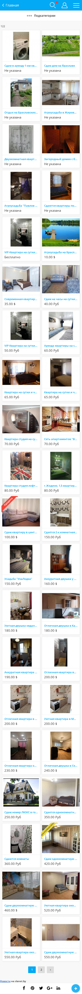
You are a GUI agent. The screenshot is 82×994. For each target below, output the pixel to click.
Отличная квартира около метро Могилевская (22, 765)
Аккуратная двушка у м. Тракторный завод (62, 579)
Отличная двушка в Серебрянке (62, 765)
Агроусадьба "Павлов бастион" (22, 205)
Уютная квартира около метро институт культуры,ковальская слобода (62, 905)
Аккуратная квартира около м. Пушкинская (22, 672)
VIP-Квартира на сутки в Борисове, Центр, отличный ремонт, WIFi (22, 252)
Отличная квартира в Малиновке (22, 719)
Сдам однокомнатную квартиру (62, 859)
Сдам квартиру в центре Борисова (22, 532)
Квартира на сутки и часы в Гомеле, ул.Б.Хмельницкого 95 (62, 392)
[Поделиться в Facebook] (24, 988)
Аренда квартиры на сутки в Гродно (62, 345)
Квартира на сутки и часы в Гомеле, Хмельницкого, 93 (22, 392)
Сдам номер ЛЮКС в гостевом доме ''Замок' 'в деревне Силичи (22, 812)
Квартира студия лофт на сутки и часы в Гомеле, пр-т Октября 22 (22, 485)
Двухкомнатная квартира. (22, 159)
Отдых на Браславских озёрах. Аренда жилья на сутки (22, 112)
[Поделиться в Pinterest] (32, 988)
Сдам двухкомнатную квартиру (22, 905)
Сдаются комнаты (16, 859)
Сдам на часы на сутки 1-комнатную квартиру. (62, 299)
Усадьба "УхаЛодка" (18, 579)
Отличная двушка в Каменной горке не (62, 625)
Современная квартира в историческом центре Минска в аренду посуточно (22, 299)
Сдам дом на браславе (59, 65)
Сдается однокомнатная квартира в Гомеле (62, 812)
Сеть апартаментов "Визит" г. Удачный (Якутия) (62, 439)
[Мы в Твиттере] (41, 988)
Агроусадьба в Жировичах (62, 112)
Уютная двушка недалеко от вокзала (22, 625)
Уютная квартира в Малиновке (62, 719)
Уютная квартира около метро (22, 952)
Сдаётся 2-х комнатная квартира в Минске (62, 532)
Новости (5, 981)
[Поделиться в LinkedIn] (58, 988)
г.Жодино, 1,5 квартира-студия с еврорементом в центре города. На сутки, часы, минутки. (62, 485)
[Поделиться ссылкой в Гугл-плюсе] (49, 988)
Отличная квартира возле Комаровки (62, 672)
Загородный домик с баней (62, 159)
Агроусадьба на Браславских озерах (62, 252)
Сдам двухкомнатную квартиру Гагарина (62, 952)
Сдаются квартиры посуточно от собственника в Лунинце (62, 205)
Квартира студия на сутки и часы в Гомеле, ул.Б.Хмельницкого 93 (22, 439)
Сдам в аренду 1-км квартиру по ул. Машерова (22, 65)
